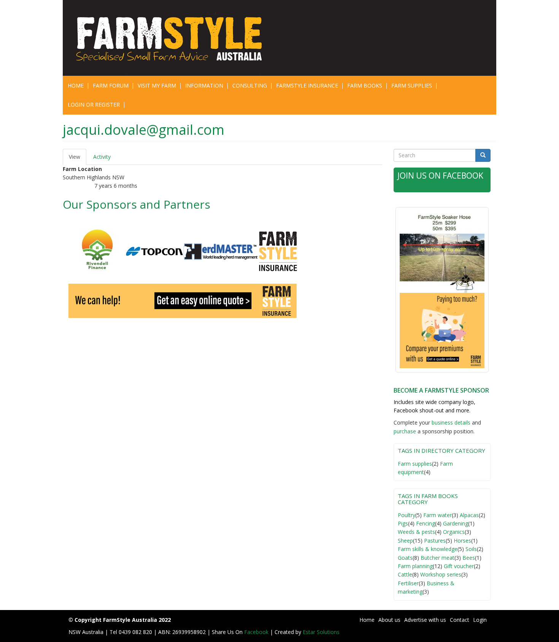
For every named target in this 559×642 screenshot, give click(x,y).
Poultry (406, 515)
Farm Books (364, 85)
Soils (471, 549)
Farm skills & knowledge (427, 549)
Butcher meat (437, 557)
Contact (459, 619)
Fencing (425, 523)
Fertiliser (408, 583)
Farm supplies (415, 463)
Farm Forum (111, 85)
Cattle (405, 574)
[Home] (174, 38)
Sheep (405, 540)
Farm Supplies (411, 85)
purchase (405, 431)
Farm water (437, 515)
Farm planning (415, 566)
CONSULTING (249, 85)
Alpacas (469, 515)
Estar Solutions (321, 632)
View (77, 159)
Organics (454, 531)
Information (204, 85)
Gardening (455, 523)
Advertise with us (425, 619)
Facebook (257, 632)
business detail (450, 422)
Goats (405, 557)
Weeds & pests (416, 531)
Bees (468, 557)
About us (389, 619)
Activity (102, 156)
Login (480, 619)
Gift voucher (459, 566)
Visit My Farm (157, 85)
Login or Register (94, 104)
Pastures (435, 540)
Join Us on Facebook (440, 175)
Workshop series (440, 574)
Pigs (403, 523)
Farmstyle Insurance (307, 85)
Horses (462, 540)
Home (76, 85)
